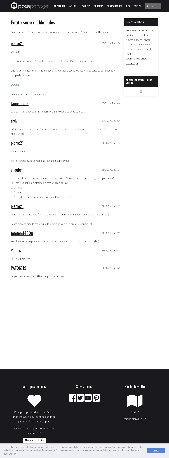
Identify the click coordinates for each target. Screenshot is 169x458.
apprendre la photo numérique (136, 61)
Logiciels (85, 6)
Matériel (73, 6)
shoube (16, 170)
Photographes (114, 6)
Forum (137, 6)
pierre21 (17, 43)
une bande (46, 416)
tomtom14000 (22, 233)
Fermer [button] (156, 451)
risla (14, 121)
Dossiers (98, 6)
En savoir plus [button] (11, 454)
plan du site (138, 419)
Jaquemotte (20, 103)
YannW (16, 250)
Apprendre (59, 6)
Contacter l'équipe (35, 440)
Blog (128, 6)
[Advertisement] (66, 317)
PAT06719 (18, 268)
